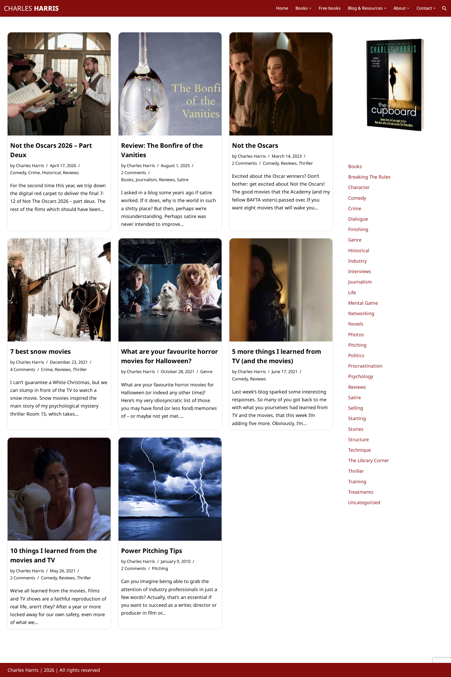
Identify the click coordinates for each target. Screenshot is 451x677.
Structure (358, 439)
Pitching (160, 568)
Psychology (360, 376)
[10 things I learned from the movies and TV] (59, 489)
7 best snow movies (40, 351)
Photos (356, 334)
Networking (361, 313)
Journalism (146, 180)
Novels (355, 324)
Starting (357, 418)
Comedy (18, 172)
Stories (356, 429)
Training (357, 481)
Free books (330, 8)
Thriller (306, 163)
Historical (51, 172)
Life (352, 292)
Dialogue (358, 219)
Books (127, 180)
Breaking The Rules (369, 177)
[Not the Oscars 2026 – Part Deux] (59, 84)
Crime (34, 172)
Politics (356, 355)
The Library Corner (368, 460)
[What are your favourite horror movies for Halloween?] (170, 290)
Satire (182, 180)
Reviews (71, 172)
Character (359, 187)
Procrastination (365, 366)
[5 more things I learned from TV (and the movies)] (281, 290)
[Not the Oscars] (281, 84)
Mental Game (363, 303)
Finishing (358, 229)
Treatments (360, 492)
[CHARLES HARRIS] (31, 8)
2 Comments (133, 172)
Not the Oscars (255, 145)
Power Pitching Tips (151, 550)
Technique (359, 450)
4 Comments (22, 369)
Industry (357, 261)
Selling (355, 408)
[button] (310, 8)
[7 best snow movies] (59, 290)
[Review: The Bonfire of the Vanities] (170, 84)
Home (282, 8)
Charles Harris (30, 165)
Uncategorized (364, 502)
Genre (206, 371)
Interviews (359, 271)
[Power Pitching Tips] (170, 489)
